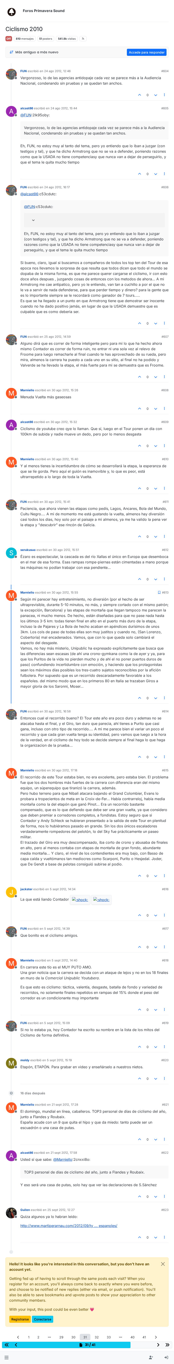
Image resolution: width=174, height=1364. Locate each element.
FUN (23, 71)
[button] (6, 1357)
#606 (165, 187)
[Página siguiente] (156, 1337)
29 (61, 1337)
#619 (165, 1023)
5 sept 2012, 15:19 (59, 1060)
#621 (165, 1104)
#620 (165, 1060)
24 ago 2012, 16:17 (57, 187)
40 (132, 1337)
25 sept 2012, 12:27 (61, 1210)
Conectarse (42, 1319)
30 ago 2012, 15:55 (65, 592)
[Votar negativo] (156, 94)
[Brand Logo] (13, 10)
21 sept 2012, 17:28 (65, 1104)
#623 (165, 1210)
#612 (165, 550)
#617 (165, 928)
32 (97, 1337)
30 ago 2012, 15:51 (66, 550)
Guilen (25, 1210)
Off (9, 38)
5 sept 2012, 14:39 (57, 928)
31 (85, 1337)
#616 (165, 889)
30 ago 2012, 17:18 (64, 770)
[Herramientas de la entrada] (165, 94)
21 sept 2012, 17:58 (64, 1152)
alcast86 (26, 108)
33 (109, 1337)
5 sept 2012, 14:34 (62, 889)
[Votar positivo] (140, 94)
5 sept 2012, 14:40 (64, 960)
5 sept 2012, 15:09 (57, 1023)
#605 (165, 108)
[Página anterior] (18, 1337)
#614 (165, 711)
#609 (165, 422)
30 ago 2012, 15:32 (64, 422)
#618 (165, 960)
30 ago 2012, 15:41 (57, 502)
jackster (26, 889)
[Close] (162, 1264)
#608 (165, 390)
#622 (165, 1152)
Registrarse (20, 1319)
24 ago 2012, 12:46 (57, 71)
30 (73, 1337)
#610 (165, 459)
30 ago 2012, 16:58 (57, 711)
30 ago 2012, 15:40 (65, 459)
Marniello (27, 390)
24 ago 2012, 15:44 (64, 108)
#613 (165, 592)
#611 (166, 502)
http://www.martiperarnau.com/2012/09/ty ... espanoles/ (68, 1225)
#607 (165, 336)
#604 (165, 71)
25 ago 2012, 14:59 (57, 336)
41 (144, 1337)
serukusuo (28, 550)
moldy (24, 1060)
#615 (165, 770)
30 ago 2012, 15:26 (65, 390)
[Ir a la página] (49, 1337)
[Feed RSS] (83, 38)
